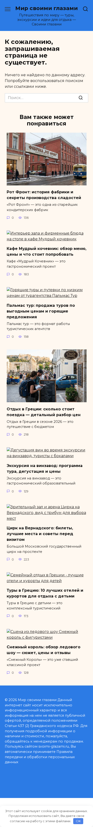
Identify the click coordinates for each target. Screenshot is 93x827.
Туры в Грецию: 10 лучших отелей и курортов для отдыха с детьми (45, 593)
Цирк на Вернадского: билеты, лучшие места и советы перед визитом (40, 534)
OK (78, 821)
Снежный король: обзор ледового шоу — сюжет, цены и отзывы (43, 650)
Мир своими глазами (46, 8)
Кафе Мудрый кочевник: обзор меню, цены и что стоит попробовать (46, 251)
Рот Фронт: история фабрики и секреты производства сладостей (44, 195)
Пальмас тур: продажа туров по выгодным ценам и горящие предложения (41, 311)
